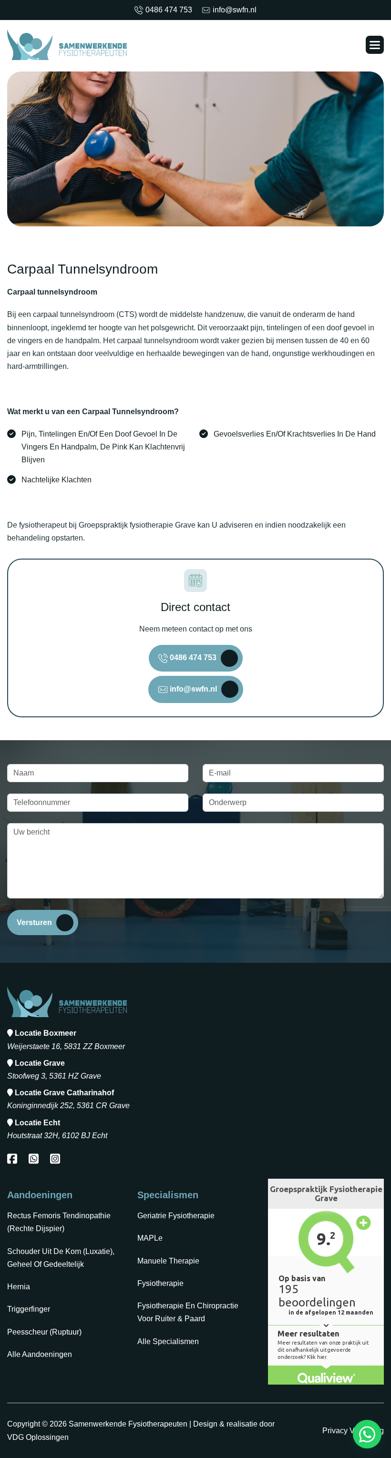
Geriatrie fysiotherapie (176, 1216)
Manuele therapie (168, 1261)
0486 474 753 (168, 10)
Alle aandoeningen (39, 1354)
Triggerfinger (28, 1309)
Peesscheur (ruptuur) (44, 1332)
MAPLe (150, 1238)
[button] (375, 45)
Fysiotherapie (160, 1283)
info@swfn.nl (235, 10)
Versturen (34, 922)
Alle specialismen (168, 1341)
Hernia (18, 1287)
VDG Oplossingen (38, 1437)
